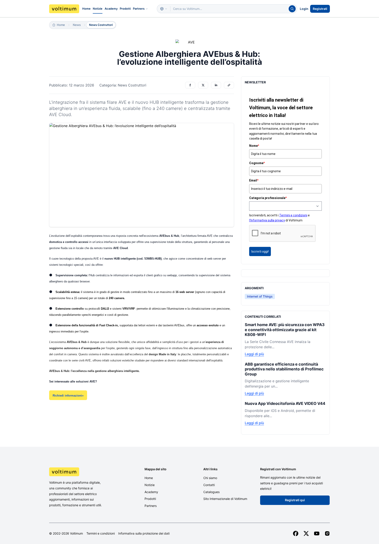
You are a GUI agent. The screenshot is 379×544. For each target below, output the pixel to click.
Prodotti (125, 8)
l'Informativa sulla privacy (267, 220)
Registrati (320, 9)
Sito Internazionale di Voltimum (225, 499)
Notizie (97, 8)
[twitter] (306, 533)
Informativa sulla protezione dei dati (144, 533)
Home (86, 8)
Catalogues (211, 492)
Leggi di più (254, 354)
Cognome (257, 163)
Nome (254, 145)
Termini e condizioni (293, 215)
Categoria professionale (268, 198)
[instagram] (327, 533)
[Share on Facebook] (190, 85)
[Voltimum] (64, 8)
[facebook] (295, 533)
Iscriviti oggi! (260, 251)
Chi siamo (210, 478)
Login (304, 9)
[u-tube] (316, 533)
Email (253, 180)
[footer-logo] (82, 471)
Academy (111, 8)
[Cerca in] (163, 8)
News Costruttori (101, 25)
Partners (139, 8)
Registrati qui (295, 500)
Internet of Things (260, 296)
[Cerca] (292, 8)
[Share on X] (203, 85)
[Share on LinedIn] (216, 85)
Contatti (209, 485)
